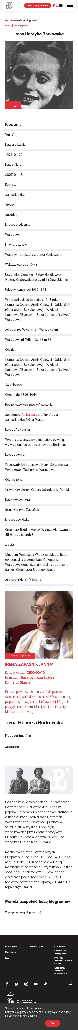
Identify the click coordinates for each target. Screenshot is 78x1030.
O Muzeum (59, 946)
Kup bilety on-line (38, 5)
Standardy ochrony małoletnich (60, 970)
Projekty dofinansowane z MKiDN (63, 960)
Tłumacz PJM (36, 946)
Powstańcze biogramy (24, 20)
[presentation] (3, 466)
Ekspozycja (11, 946)
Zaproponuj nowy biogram (20, 912)
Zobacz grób (12, 746)
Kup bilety (10, 952)
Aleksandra (29, 415)
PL (55, 5)
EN (61, 5)
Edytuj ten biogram (16, 25)
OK (53, 1023)
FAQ (7, 957)
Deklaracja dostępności (60, 952)
